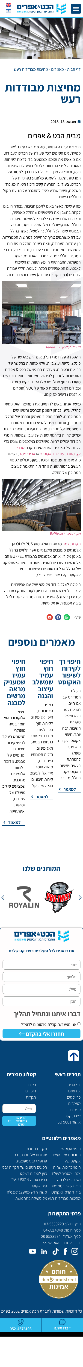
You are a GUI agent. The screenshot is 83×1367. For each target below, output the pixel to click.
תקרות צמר (72, 543)
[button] (76, 9)
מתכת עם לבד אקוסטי (57, 453)
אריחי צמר (27, 453)
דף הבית (74, 69)
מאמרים (57, 69)
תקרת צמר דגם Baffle (65, 533)
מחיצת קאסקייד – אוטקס (63, 346)
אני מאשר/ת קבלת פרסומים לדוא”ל (48, 1024)
